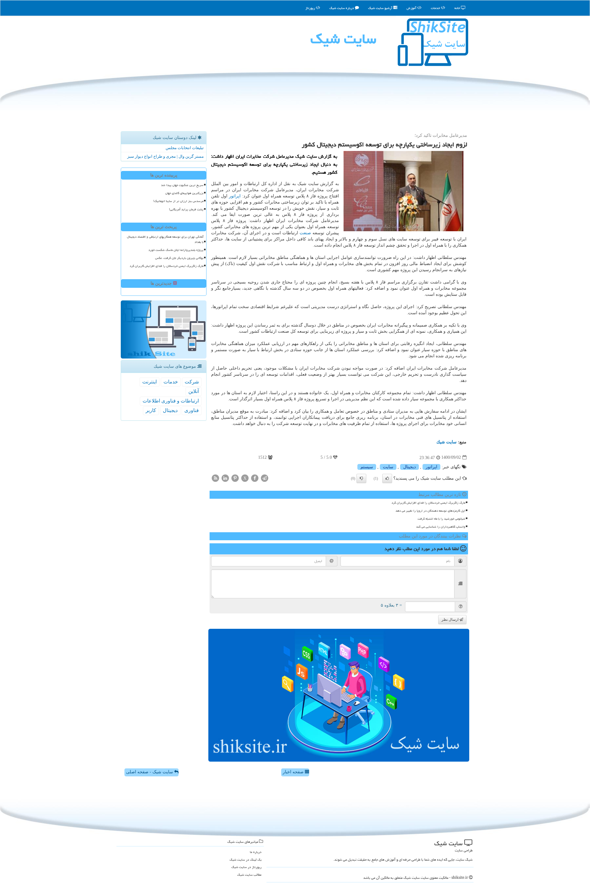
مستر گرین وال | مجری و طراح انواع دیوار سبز (165, 156)
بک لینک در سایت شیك (246, 859)
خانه (457, 8)
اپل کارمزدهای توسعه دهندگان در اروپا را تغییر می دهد (430, 511)
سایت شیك (343, 39)
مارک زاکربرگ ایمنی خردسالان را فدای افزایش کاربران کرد (428, 503)
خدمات (436, 8)
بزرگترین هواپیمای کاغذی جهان (184, 193)
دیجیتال (409, 467)
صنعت (305, 233)
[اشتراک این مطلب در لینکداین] (225, 477)
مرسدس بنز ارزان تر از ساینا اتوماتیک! (178, 201)
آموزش (412, 8)
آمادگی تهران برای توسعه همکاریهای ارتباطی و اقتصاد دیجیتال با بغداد (165, 239)
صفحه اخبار (294, 772)
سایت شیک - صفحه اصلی (150, 772)
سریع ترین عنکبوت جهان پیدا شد (182, 185)
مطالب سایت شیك (249, 874)
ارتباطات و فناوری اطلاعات (171, 400)
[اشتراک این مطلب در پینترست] (235, 477)
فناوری (191, 410)
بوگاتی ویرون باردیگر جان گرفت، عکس (179, 258)
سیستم (366, 467)
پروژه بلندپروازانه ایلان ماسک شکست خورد (175, 250)
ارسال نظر (450, 619)
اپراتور (235, 196)
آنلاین (193, 391)
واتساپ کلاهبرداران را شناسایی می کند (440, 527)
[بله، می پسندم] (387, 478)
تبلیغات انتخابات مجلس (185, 147)
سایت (388, 467)
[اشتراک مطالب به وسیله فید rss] (215, 477)
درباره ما (256, 852)
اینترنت (149, 381)
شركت (192, 381)
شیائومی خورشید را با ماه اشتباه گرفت (441, 519)
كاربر (151, 410)
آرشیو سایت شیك (380, 8)
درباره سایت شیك (342, 8)
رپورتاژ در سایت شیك (246, 867)
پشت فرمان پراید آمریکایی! (186, 209)
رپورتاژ (310, 8)
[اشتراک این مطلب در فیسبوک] (254, 477)
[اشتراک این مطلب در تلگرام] (264, 477)
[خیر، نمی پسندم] (361, 478)
